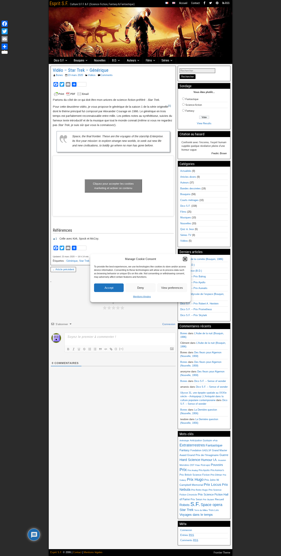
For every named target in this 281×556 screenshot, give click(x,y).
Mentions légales (142, 296)
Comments (107, 75)
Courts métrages (189, 200)
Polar (197, 465)
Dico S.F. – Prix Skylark (193, 315)
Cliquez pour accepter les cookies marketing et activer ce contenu (113, 186)
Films (149, 60)
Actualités (185, 170)
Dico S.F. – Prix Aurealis (193, 288)
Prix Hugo (195, 479)
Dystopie (207, 440)
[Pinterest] (217, 3)
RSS (227, 3)
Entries (187, 535)
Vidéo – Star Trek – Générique (80, 70)
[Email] (4, 39)
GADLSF (206, 450)
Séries (165, 60)
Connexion (168, 324)
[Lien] (111, 349)
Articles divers (188, 176)
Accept (109, 287)
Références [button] (62, 230)
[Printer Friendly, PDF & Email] (71, 94)
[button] (185, 259)
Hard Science (189, 460)
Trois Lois (214, 510)
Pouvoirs (217, 464)
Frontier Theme (222, 552)
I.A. (215, 460)
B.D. (114, 60)
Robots (184, 505)
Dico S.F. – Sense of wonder (210, 381)
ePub (215, 440)
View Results (204, 123)
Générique (72, 260)
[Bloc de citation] (100, 349)
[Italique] (73, 349)
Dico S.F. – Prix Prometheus (196, 309)
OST (192, 465)
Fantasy (189, 110)
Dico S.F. (59, 60)
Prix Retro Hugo (199, 490)
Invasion (222, 460)
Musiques (185, 217)
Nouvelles (100, 60)
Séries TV (185, 235)
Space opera (211, 505)
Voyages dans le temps (196, 514)
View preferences (172, 287)
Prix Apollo (204, 470)
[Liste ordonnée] (89, 349)
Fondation (195, 450)
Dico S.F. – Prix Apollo (192, 282)
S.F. (195, 504)
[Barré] (84, 349)
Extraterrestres (192, 445)
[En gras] (68, 349)
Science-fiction (193, 104)
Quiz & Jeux (187, 229)
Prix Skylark (208, 499)
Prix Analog (193, 470)
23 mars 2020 (75, 75)
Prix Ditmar (216, 475)
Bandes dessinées (190, 188)
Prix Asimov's (217, 470)
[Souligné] (79, 349)
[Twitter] (210, 3)
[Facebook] (204, 3)
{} (116, 348)
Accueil (183, 3)
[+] (121, 348)
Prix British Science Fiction (194, 474)
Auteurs (131, 60)
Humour (206, 460)
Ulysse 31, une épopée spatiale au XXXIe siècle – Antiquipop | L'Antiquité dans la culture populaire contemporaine (203, 396)
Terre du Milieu (201, 510)
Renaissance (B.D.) (191, 270)
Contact (195, 3)
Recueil (219, 499)
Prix (183, 469)
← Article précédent (63, 269)
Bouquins (79, 60)
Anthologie (184, 440)
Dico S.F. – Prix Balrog (193, 276)
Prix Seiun (196, 499)
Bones (59, 75)
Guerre (223, 455)
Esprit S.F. (59, 3)
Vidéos (92, 75)
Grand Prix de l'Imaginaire (203, 455)
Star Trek (84, 260)
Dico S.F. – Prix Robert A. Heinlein (199, 303)
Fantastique (191, 99)
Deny (140, 287)
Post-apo (205, 465)
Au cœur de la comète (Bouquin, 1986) (201, 259)
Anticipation (196, 440)
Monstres (184, 465)
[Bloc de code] (105, 349)
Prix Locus (212, 485)
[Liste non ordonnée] (95, 349)
